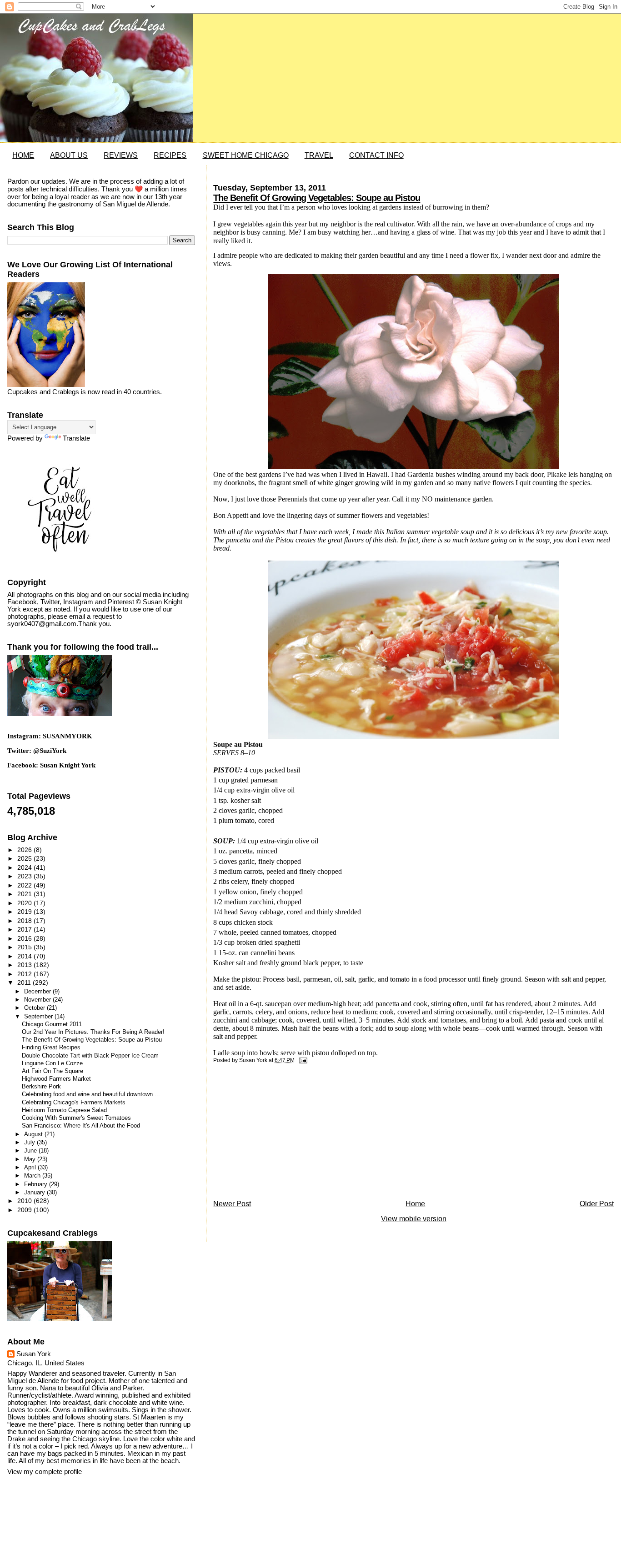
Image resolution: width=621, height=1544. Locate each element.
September (39, 1016)
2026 (25, 849)
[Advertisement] (281, 1134)
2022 (25, 885)
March (33, 1175)
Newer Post (232, 1204)
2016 (25, 938)
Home (415, 1204)
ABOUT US (69, 155)
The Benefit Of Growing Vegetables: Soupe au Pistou (316, 198)
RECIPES (170, 155)
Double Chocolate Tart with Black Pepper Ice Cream (90, 1056)
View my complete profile (44, 1471)
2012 (25, 974)
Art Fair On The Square (52, 1071)
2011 (25, 982)
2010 (25, 1200)
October (35, 1007)
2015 (25, 947)
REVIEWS (121, 155)
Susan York (33, 1354)
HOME (23, 155)
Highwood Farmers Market (56, 1079)
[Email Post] (301, 1060)
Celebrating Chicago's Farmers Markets (73, 1102)
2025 (25, 858)
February (36, 1184)
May (30, 1159)
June (31, 1150)
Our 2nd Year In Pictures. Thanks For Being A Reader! (93, 1032)
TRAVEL (319, 155)
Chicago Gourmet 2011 (52, 1024)
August (34, 1134)
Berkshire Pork (41, 1086)
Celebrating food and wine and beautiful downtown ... (91, 1094)
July (30, 1142)
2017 (25, 929)
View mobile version (413, 1219)
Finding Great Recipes (51, 1047)
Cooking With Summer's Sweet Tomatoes (76, 1118)
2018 (25, 920)
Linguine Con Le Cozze (52, 1063)
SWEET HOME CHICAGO (246, 155)
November (38, 999)
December (38, 991)
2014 (25, 956)
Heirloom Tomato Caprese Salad (64, 1110)
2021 (25, 893)
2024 (25, 867)
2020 (25, 903)
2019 (25, 911)
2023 (25, 876)
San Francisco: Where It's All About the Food (81, 1126)
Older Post (597, 1204)
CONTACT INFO (376, 155)
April (31, 1167)
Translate (76, 438)
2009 (25, 1209)
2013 (25, 964)
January (35, 1192)
